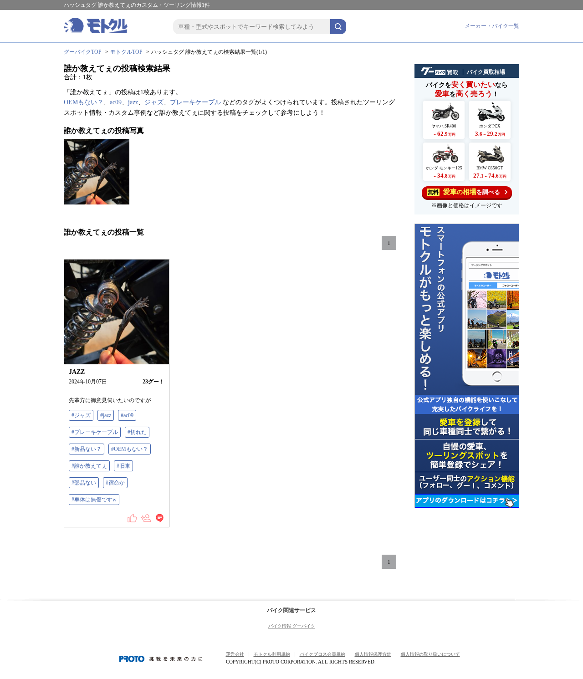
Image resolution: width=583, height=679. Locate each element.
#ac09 (127, 415)
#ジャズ (81, 415)
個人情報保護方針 (373, 654)
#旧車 (123, 466)
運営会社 (235, 654)
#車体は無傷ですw (94, 499)
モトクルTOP (126, 52)
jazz (133, 102)
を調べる (464, 191)
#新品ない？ (87, 449)
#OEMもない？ (129, 449)
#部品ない (84, 483)
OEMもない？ (83, 102)
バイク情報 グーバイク (291, 625)
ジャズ (154, 102)
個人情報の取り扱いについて (430, 654)
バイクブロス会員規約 (322, 654)
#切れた (137, 432)
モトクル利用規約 (272, 654)
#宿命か (115, 483)
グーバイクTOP (83, 52)
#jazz (105, 415)
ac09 (116, 102)
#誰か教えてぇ (89, 466)
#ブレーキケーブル (95, 432)
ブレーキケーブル (195, 102)
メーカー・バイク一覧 (492, 26)
